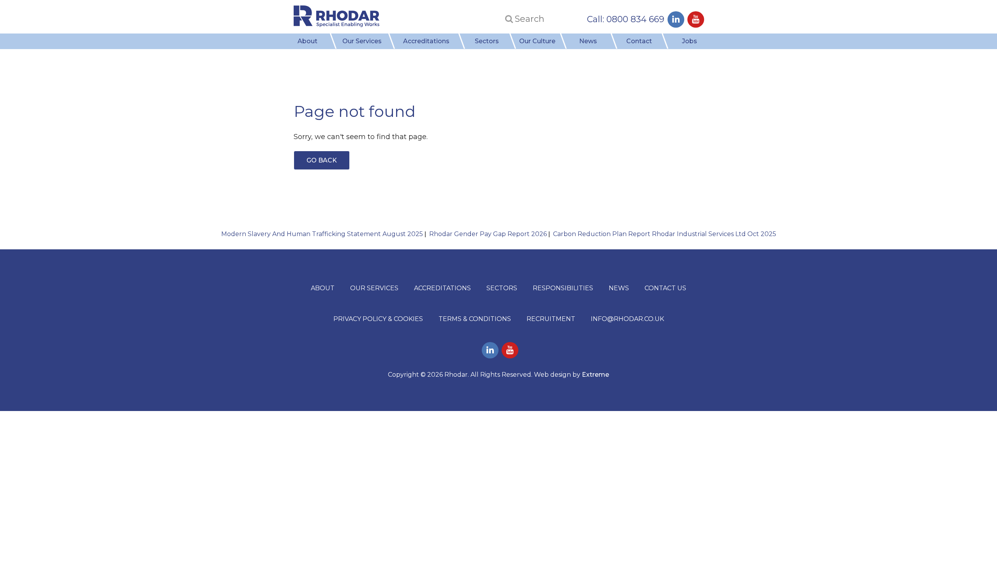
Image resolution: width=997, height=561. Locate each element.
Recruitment (551, 319)
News (588, 41)
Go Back (321, 160)
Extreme (595, 374)
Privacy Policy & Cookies (378, 319)
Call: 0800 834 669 (625, 19)
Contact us (665, 288)
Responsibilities (563, 288)
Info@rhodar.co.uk (627, 319)
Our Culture (537, 41)
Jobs (689, 41)
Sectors (487, 41)
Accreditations (426, 41)
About (307, 41)
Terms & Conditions (475, 319)
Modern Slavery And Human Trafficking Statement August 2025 (322, 234)
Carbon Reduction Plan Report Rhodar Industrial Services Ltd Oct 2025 (664, 234)
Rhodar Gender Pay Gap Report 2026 (488, 234)
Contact (639, 41)
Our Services (362, 41)
